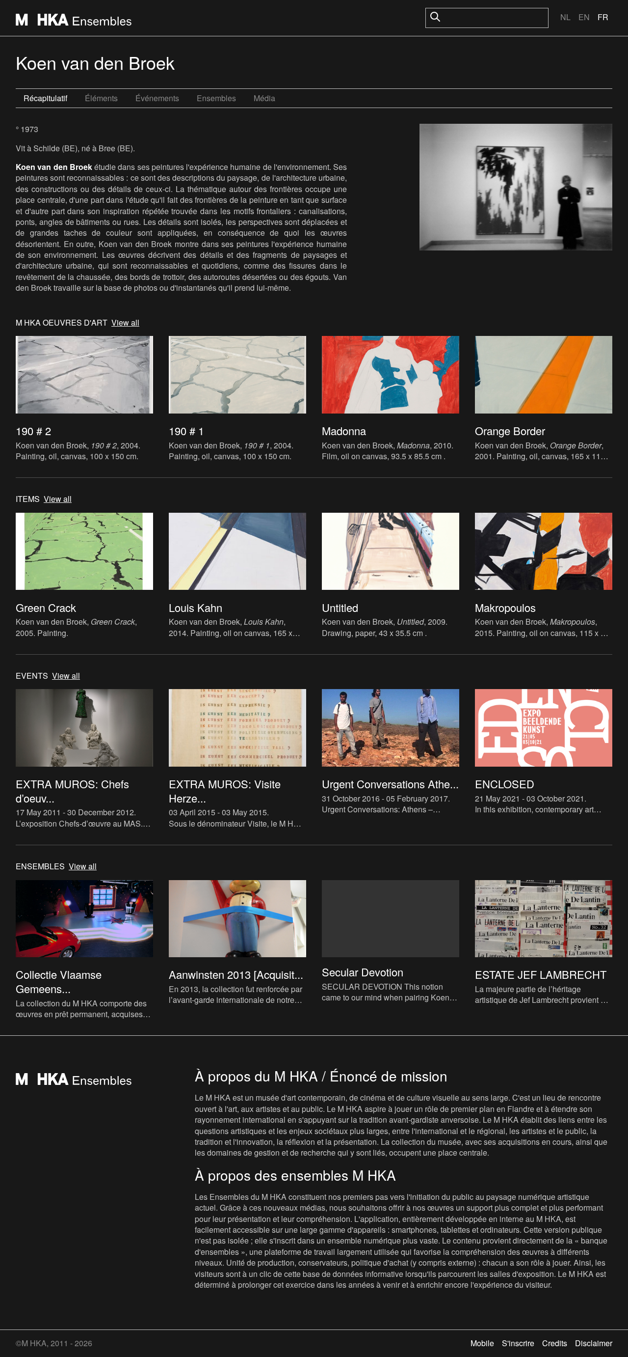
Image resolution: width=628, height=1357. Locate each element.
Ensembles (216, 98)
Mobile (482, 1343)
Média (264, 98)
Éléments (101, 98)
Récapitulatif (45, 98)
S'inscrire (518, 1343)
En (584, 17)
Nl (565, 17)
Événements (157, 98)
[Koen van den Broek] (515, 188)
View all (125, 322)
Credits (554, 1343)
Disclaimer (593, 1343)
